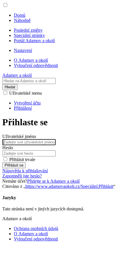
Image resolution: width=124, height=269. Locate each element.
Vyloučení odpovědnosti (36, 238)
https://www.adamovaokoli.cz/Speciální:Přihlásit (69, 186)
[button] (5, 5)
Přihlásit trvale (22, 159)
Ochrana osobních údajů (36, 228)
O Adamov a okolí (31, 233)
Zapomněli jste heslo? (22, 175)
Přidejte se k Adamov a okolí (53, 181)
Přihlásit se (14, 165)
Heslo (7, 147)
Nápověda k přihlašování (25, 170)
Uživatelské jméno (19, 136)
